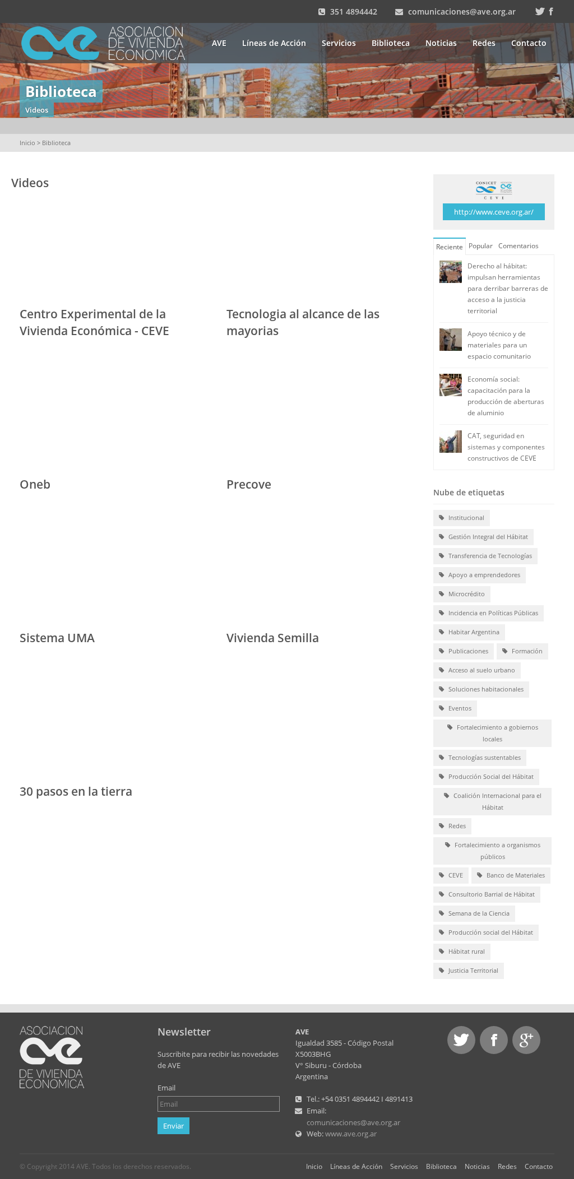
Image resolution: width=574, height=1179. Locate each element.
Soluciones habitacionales (485, 689)
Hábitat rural (466, 951)
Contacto (529, 43)
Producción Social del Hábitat (490, 776)
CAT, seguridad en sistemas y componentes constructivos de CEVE (506, 447)
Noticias (441, 43)
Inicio (27, 142)
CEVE (455, 875)
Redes (484, 43)
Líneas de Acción (274, 43)
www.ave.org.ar (351, 1134)
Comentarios (518, 245)
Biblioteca (391, 43)
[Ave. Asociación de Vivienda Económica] (110, 42)
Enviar (173, 1126)
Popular (481, 245)
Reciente (449, 247)
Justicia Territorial (472, 970)
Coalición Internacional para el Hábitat (496, 801)
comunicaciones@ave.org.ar (462, 11)
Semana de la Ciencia (478, 913)
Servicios (339, 43)
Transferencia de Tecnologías (489, 555)
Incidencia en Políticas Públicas (492, 613)
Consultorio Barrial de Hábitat (491, 894)
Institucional (465, 517)
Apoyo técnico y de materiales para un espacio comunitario (499, 345)
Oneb (35, 484)
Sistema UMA (57, 638)
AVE (219, 43)
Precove (248, 484)
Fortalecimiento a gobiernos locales (496, 733)
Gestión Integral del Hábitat (487, 536)
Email (166, 1088)
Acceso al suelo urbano (481, 670)
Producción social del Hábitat (490, 932)
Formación (526, 651)
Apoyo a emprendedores (483, 574)
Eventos (459, 708)
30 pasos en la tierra (76, 791)
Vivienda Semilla (272, 638)
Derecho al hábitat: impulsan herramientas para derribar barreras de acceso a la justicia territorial (507, 288)
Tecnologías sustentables (484, 757)
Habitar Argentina (473, 632)
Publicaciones (467, 651)
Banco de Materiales (515, 875)
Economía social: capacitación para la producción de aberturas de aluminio (505, 395)
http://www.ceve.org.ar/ (494, 212)
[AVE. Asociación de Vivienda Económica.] (52, 1056)
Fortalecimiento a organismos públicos (496, 851)
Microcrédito (466, 594)
